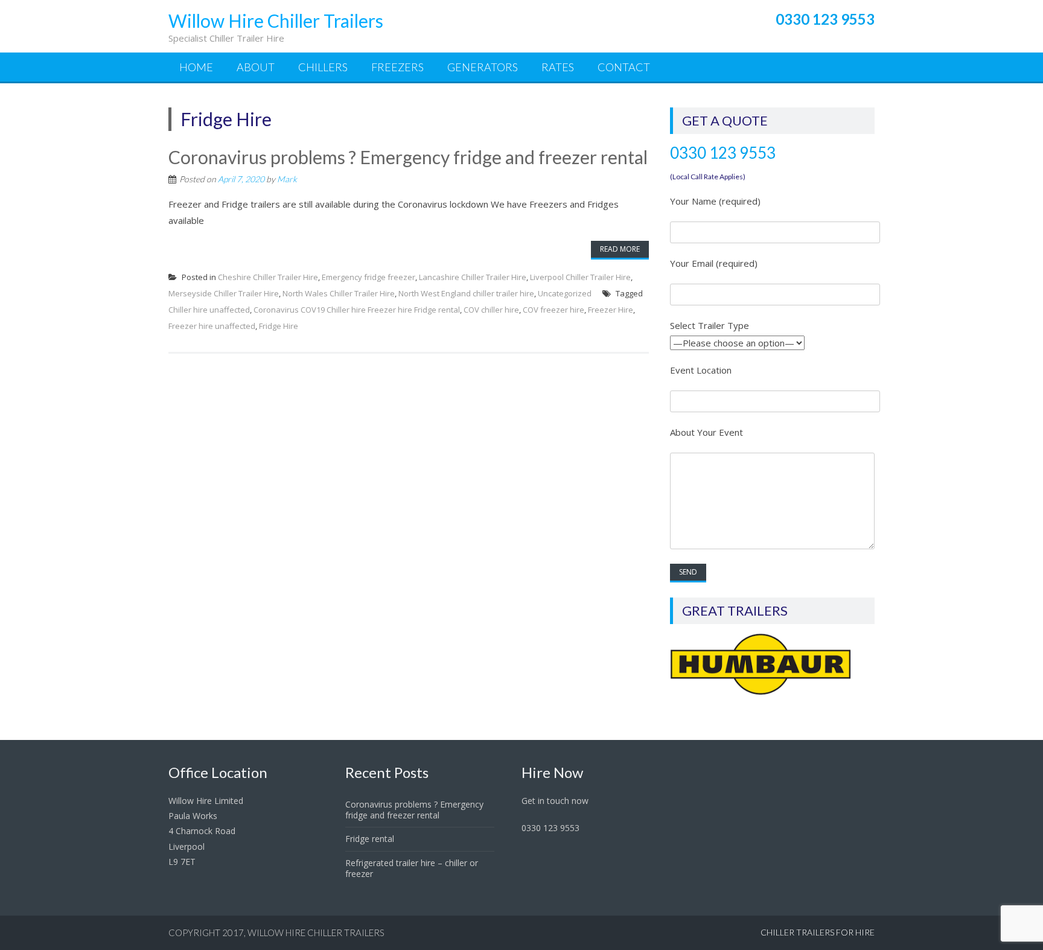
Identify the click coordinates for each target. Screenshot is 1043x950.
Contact (624, 67)
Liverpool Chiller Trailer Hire (580, 277)
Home (196, 67)
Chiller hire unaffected (209, 309)
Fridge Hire (278, 325)
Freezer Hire (610, 309)
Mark (287, 179)
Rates (557, 67)
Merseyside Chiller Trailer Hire (223, 293)
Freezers (397, 67)
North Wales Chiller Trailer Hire (338, 293)
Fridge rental (369, 838)
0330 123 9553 (723, 152)
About (256, 67)
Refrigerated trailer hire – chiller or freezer (411, 868)
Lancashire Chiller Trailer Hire (472, 277)
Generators (482, 67)
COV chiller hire (491, 309)
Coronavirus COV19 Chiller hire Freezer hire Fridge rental (357, 309)
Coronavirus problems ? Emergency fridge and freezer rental (408, 157)
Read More (620, 249)
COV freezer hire (553, 309)
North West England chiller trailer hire (466, 293)
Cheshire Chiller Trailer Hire (268, 277)
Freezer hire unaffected (211, 325)
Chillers (323, 67)
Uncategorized (565, 293)
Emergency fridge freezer (368, 277)
